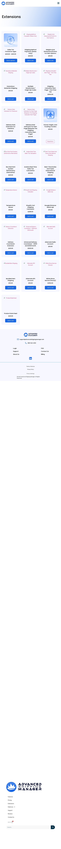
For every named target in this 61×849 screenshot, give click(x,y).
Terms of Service (30, 366)
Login (15, 348)
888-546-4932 (32, 343)
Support (16, 351)
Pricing (10, 800)
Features (10, 797)
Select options (11, 60)
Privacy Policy (30, 369)
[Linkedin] (30, 358)
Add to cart (30, 60)
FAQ (42, 348)
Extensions (11, 803)
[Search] (53, 827)
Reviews (10, 814)
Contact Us (45, 351)
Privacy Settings (30, 373)
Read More (50, 141)
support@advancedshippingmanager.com (32, 339)
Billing (43, 354)
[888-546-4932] (26, 343)
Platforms (10, 807)
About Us (16, 354)
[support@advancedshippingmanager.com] (18, 339)
